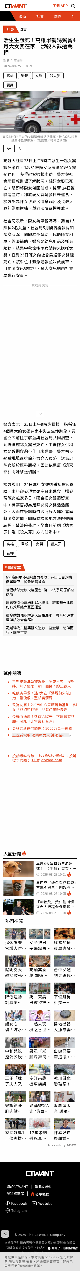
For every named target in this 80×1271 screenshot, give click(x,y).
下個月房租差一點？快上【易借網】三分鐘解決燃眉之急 (63, 999)
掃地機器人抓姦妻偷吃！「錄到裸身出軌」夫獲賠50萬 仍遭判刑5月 (63, 1026)
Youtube (45, 1203)
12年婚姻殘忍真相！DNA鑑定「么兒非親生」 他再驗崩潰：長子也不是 (39, 1135)
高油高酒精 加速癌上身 (38, 972)
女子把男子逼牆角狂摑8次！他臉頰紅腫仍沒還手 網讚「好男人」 (39, 945)
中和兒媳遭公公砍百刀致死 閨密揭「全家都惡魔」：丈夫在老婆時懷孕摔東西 (15, 1053)
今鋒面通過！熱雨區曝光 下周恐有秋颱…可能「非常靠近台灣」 (43, 719)
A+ (9, 148)
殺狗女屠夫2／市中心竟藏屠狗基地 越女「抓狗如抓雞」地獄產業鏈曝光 (44, 707)
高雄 (10, 75)
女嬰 (38, 75)
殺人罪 (55, 75)
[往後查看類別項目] (70, 16)
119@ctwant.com (47, 759)
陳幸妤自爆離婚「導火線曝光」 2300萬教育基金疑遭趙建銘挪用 (63, 1135)
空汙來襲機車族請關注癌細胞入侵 (37, 1081)
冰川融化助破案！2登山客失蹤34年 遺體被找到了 (63, 1081)
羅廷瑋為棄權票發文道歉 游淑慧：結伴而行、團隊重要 (40, 630)
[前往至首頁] (16, 5)
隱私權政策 (17, 1261)
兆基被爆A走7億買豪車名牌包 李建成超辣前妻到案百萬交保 (39, 1108)
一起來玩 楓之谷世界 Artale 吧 (38, 1026)
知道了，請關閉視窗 (65, 1248)
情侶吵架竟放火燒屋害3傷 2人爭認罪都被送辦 (40, 592)
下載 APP (60, 6)
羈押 (10, 85)
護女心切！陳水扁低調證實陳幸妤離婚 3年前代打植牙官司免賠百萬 (15, 1026)
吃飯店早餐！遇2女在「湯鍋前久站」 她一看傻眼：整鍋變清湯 (43, 695)
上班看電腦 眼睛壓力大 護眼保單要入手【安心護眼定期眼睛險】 (39, 735)
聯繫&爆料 (43, 1187)
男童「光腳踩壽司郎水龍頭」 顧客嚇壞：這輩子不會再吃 (39, 1053)
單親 (24, 75)
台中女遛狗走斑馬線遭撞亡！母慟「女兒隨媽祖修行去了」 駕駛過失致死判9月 (63, 972)
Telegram (19, 1210)
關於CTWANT (17, 1187)
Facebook (19, 1203)
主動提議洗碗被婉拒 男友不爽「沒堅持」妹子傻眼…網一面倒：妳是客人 (43, 684)
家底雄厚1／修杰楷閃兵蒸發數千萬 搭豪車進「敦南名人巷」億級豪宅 (15, 1135)
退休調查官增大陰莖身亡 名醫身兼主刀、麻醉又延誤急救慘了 (13, 945)
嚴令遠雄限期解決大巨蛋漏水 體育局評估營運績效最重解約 (40, 617)
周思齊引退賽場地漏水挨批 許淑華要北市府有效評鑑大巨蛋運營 (40, 605)
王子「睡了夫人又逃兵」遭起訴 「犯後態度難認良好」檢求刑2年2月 (15, 1081)
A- (20, 148)
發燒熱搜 (41, 1193)
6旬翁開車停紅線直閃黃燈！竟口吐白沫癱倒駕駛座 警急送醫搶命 (39, 579)
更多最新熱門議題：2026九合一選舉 (42, 728)
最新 (22, 16)
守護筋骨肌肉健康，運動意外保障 (13, 1108)
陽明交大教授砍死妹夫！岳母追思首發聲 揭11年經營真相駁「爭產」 (14, 972)
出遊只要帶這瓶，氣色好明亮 (62, 1053)
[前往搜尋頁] (73, 5)
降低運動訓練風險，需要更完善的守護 (13, 999)
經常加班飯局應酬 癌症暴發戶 (62, 945)
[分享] (5, 1234)
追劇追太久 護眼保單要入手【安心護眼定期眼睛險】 (63, 1108)
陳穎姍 (17, 60)
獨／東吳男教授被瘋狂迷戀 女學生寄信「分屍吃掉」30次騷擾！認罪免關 (39, 999)
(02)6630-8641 (52, 755)
